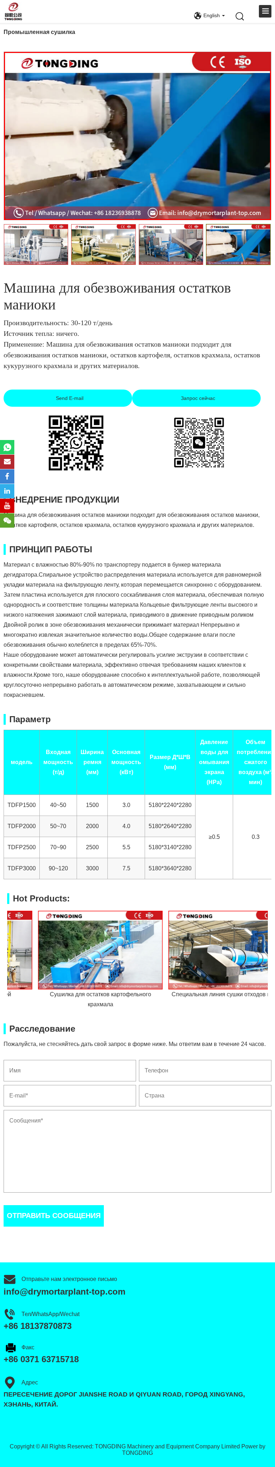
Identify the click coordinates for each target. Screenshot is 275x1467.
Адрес (29, 1382)
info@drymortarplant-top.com (64, 1291)
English (211, 15)
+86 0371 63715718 (41, 1359)
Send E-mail (68, 398)
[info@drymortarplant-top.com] (7, 462)
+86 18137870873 (38, 1326)
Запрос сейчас (197, 398)
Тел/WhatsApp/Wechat (50, 1314)
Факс (27, 1347)
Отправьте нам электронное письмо (69, 1279)
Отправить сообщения (54, 1215)
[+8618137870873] (7, 447)
